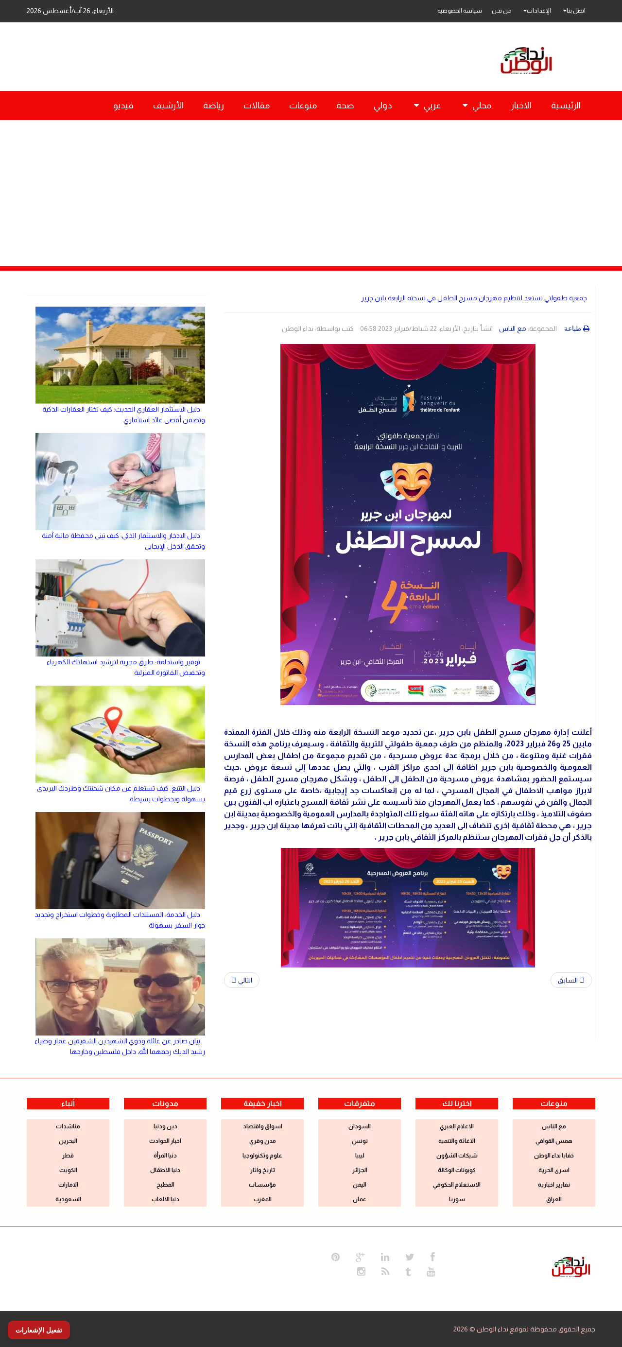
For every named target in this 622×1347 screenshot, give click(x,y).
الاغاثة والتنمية (456, 1141)
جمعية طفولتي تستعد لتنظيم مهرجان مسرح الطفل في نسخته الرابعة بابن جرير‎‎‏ (474, 298)
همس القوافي (554, 1141)
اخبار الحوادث (165, 1141)
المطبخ (165, 1184)
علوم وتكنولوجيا (262, 1155)
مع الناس (512, 328)
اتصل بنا (576, 10)
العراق (554, 1199)
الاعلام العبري (457, 1126)
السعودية (68, 1199)
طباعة (572, 328)
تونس (360, 1141)
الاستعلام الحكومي (457, 1184)
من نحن (501, 10)
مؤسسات (262, 1184)
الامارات (68, 1184)
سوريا (457, 1199)
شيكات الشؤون (457, 1155)
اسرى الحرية (554, 1170)
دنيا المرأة (165, 1155)
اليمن (359, 1184)
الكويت (68, 1170)
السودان (359, 1126)
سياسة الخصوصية (459, 10)
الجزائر (359, 1170)
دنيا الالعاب (165, 1199)
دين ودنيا (165, 1126)
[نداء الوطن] (571, 1266)
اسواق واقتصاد (262, 1126)
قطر (68, 1155)
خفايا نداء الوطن (554, 1155)
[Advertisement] (311, 193)
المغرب (263, 1199)
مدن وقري (262, 1141)
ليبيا (359, 1155)
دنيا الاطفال (165, 1170)
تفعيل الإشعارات (39, 1330)
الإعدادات (539, 10)
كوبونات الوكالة (457, 1170)
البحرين (68, 1141)
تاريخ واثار (262, 1170)
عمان (359, 1199)
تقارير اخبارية (554, 1184)
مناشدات (68, 1126)
